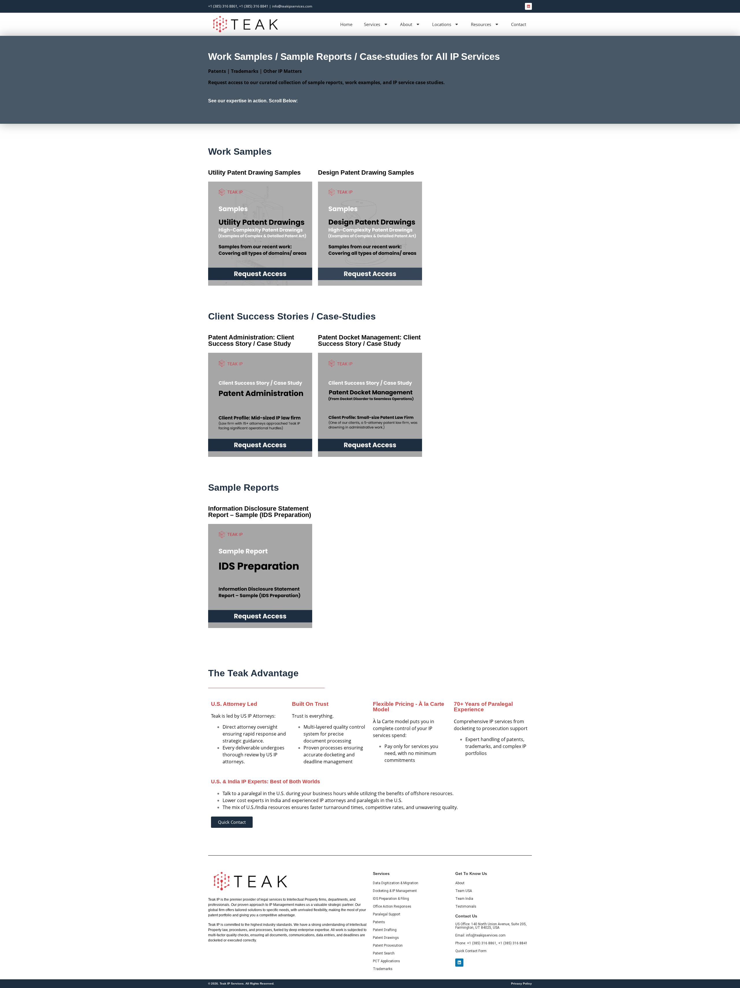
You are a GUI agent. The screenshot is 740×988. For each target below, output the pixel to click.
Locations (441, 24)
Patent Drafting (385, 930)
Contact (518, 24)
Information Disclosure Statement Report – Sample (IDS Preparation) (259, 511)
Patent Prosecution (388, 945)
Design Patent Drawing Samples (366, 172)
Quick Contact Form (470, 951)
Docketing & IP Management (395, 891)
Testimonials (465, 906)
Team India (464, 899)
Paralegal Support (386, 914)
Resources (481, 24)
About (406, 24)
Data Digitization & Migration (395, 883)
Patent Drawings (386, 938)
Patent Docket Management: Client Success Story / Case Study (369, 340)
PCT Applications (386, 961)
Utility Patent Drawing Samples (254, 172)
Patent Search (384, 953)
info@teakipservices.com (292, 6)
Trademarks (383, 969)
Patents (379, 922)
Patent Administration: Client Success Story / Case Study (251, 340)
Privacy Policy (521, 983)
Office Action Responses (392, 906)
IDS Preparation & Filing (391, 899)
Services (372, 24)
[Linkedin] (528, 6)
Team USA (463, 891)
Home (346, 24)
